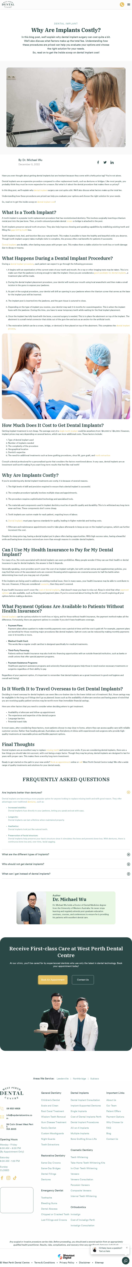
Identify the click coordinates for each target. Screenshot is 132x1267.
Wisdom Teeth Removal (53, 1117)
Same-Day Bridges (50, 1168)
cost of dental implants (49, 590)
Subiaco (94, 1078)
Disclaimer (84, 1262)
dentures (31, 802)
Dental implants (9, 245)
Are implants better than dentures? (22, 792)
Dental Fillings (48, 1174)
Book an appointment (60, 762)
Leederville (63, 1078)
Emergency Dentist (52, 1190)
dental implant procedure (22, 264)
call (80, 762)
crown (69, 221)
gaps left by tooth (19, 230)
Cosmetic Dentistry (82, 1150)
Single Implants (79, 1111)
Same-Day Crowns (51, 1163)
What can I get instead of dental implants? (26, 874)
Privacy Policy (67, 1262)
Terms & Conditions (44, 1262)
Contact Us (83, 980)
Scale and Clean (49, 1105)
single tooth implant (68, 431)
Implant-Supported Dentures (86, 1105)
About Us (111, 1100)
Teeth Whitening (79, 1157)
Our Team (111, 1105)
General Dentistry (51, 1093)
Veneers (75, 1174)
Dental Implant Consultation (85, 1100)
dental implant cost (46, 202)
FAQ (108, 1128)
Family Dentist (48, 1128)
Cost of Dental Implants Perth (86, 1117)
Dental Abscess (49, 1209)
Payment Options (115, 1117)
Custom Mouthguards (52, 1133)
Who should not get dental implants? (23, 864)
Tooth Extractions (50, 1144)
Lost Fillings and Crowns (54, 1220)
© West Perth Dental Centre (15, 1262)
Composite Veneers (81, 1190)
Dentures (46, 1179)
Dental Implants (80, 1093)
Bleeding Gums (49, 1203)
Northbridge (79, 1078)
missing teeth (52, 750)
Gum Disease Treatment (53, 1122)
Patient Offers (113, 1111)
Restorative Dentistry (53, 1155)
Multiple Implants (80, 1133)
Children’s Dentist (50, 1100)
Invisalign (75, 1214)
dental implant (40, 190)
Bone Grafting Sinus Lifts (84, 1139)
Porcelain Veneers (80, 1185)
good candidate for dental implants (110, 273)
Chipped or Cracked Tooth (55, 1214)
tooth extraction (102, 455)
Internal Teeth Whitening (84, 1196)
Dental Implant (66, 23)
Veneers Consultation (82, 1179)
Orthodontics (78, 1207)
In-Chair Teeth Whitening (84, 1168)
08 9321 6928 (13, 1108)
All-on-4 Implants (80, 1128)
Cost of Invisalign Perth (83, 1220)
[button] (66, 792)
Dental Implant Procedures (85, 1122)
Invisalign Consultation (82, 1225)
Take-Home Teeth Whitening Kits (88, 1163)
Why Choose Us (114, 1122)
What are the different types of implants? (25, 854)
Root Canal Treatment (52, 1111)
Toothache (46, 1198)
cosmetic (44, 584)
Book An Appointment (52, 980)
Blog (108, 1133)
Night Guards (48, 1139)
